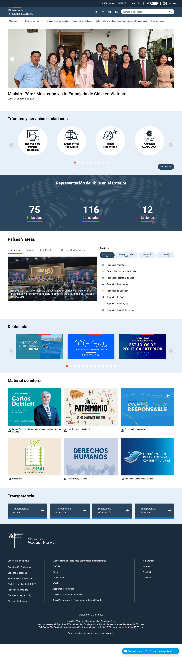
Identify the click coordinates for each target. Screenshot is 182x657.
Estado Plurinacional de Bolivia (121, 271)
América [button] (15, 250)
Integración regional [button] (165, 255)
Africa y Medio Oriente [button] (73, 250)
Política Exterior (32, 21)
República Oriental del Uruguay (121, 310)
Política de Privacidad (18, 589)
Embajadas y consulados (58, 21)
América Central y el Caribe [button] (127, 255)
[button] (169, 59)
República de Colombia (117, 284)
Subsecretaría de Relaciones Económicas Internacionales (121, 21)
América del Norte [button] (147, 255)
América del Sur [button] (107, 255)
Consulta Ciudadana (17, 572)
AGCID (55, 583)
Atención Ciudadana (17, 601)
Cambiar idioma (173, 3)
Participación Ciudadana (19, 567)
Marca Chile (58, 577)
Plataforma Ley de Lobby (19, 595)
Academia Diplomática (63, 588)
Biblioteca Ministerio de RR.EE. (22, 584)
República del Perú (115, 297)
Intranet (146, 566)
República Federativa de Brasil (121, 277)
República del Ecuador (117, 290)
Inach (55, 571)
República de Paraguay (117, 303)
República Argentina (116, 264)
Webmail (147, 571)
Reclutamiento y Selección (20, 578)
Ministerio (13, 21)
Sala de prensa (157, 21)
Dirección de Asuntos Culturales (67, 594)
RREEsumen (108, 3)
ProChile (56, 566)
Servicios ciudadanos (82, 21)
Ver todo (164, 166)
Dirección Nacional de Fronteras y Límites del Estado (77, 600)
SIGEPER (122, 3)
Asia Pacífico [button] (47, 250)
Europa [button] (30, 250)
